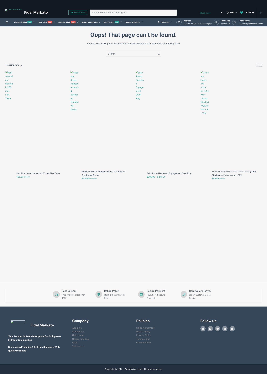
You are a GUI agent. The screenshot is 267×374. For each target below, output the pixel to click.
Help (232, 12)
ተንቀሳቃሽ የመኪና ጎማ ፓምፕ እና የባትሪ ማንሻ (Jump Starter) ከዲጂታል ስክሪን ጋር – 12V (234, 173)
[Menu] (6, 22)
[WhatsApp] (232, 328)
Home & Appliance (132, 22)
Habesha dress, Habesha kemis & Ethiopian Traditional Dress (103, 173)
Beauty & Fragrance (90, 22)
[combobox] (130, 12)
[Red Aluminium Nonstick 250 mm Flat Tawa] (9, 175)
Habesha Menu (66, 22)
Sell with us (78, 346)
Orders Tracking (80, 339)
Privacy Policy (143, 335)
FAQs (74, 342)
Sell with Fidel (79, 12)
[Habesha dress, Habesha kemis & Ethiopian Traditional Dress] (75, 175)
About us (77, 327)
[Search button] (174, 13)
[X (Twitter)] (210, 328)
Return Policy (143, 331)
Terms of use (143, 339)
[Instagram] (217, 328)
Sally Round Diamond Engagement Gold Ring (169, 173)
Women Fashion (22, 22)
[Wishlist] (241, 12)
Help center (78, 335)
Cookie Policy (143, 342)
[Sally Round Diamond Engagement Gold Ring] (140, 175)
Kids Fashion (111, 22)
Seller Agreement (145, 327)
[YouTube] (225, 328)
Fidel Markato (36, 12)
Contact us (78, 331)
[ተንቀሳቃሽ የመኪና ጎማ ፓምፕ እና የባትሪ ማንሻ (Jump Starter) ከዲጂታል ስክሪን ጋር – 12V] (205, 175)
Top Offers (165, 22)
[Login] (261, 13)
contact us (225, 24)
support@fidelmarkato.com (251, 24)
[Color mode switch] (222, 13)
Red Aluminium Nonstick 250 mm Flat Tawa (38, 173)
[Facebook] (203, 328)
